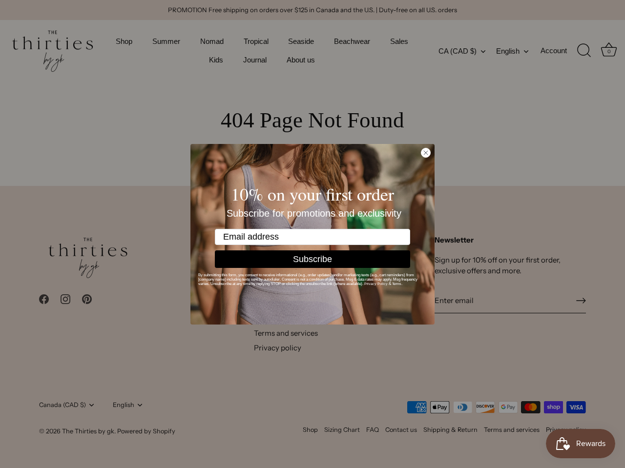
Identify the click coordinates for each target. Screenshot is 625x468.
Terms (396, 283)
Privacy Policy (376, 283)
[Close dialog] (426, 153)
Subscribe (312, 259)
